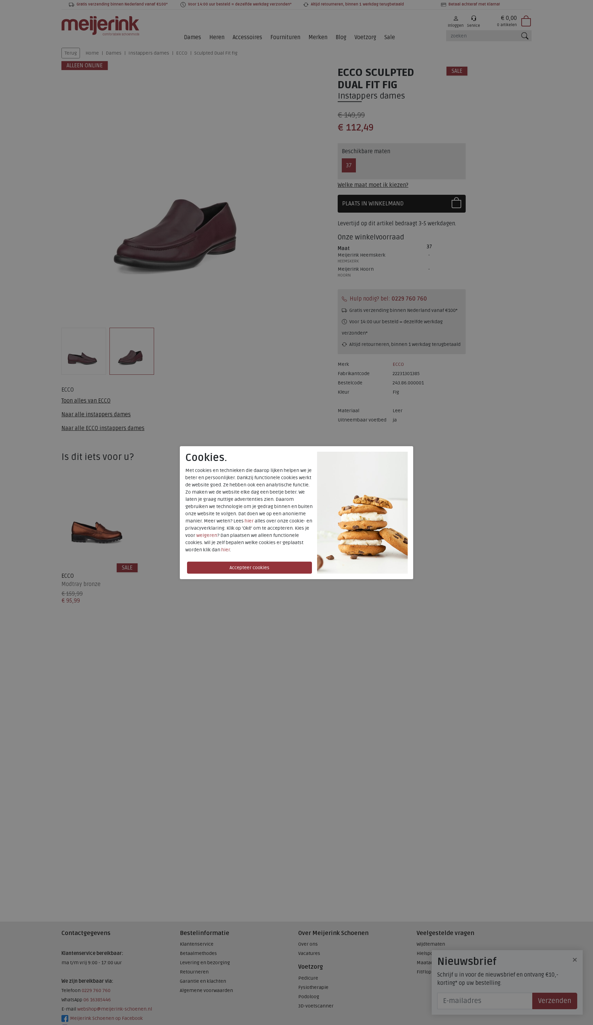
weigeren (206, 535)
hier (249, 521)
